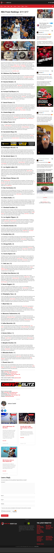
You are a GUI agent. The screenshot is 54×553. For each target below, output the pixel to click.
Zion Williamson (9, 185)
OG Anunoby (24, 259)
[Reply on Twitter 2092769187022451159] (37, 108)
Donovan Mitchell (4, 269)
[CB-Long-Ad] (18, 386)
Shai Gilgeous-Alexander (28, 76)
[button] (52, 6)
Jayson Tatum (8, 337)
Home (0, 6)
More (26, 6)
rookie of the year (18, 108)
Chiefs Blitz (41, 32)
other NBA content (15, 71)
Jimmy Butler (24, 306)
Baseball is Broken (40, 544)
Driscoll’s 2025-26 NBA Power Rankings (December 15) (26, 428)
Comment (3, 482)
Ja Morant (24, 66)
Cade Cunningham (19, 107)
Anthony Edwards (27, 319)
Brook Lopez (18, 356)
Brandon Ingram (7, 180)
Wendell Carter (23, 118)
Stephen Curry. (27, 276)
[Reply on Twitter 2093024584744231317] (37, 68)
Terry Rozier (31, 230)
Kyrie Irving (16, 117)
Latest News (18, 14)
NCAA (15, 6)
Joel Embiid (23, 65)
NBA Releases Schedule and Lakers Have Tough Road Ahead (49, 527)
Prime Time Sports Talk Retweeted (44, 30)
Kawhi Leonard (13, 220)
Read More (4, 440)
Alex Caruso (30, 247)
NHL (11, 6)
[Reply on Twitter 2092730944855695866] (37, 195)
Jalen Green (19, 85)
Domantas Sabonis (15, 138)
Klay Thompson (4, 281)
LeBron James (29, 170)
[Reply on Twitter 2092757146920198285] (37, 156)
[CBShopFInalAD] (18, 60)
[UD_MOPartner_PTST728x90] (18, 145)
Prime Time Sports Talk (11, 373)
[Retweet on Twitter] (38, 30)
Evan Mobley (23, 110)
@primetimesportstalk (9, 375)
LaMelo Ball (25, 230)
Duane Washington (25, 126)
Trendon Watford (9, 97)
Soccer (19, 6)
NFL (2, 6)
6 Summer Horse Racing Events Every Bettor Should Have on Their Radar (40, 538)
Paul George (6, 220)
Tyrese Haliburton (8, 125)
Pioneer (11, 379)
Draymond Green (15, 278)
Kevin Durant (23, 239)
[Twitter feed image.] (45, 56)
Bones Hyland (25, 287)
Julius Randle (18, 194)
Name (2, 495)
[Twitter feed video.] (45, 139)
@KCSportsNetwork (43, 39)
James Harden (12, 298)
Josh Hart (23, 96)
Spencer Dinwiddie (25, 326)
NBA (8, 6)
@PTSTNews (6, 371)
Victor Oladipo (30, 307)
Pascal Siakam (20, 258)
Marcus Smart (30, 337)
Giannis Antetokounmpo (15, 66)
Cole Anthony (30, 118)
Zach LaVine (24, 248)
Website (2, 503)
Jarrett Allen (26, 213)
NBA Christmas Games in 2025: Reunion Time (8, 460)
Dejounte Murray (22, 162)
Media (23, 6)
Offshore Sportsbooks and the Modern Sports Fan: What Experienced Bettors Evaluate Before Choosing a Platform (40, 529)
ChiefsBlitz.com (45, 201)
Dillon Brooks (7, 348)
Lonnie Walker (3, 163)
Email (2, 499)
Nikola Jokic (16, 65)
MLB (5, 6)
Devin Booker (13, 367)
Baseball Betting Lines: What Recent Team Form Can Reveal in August (49, 538)
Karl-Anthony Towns (11, 317)
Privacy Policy (36, 546)
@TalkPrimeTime (14, 371)
